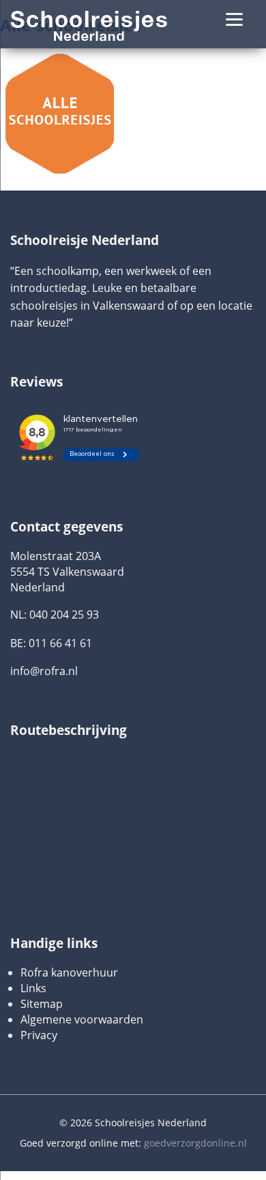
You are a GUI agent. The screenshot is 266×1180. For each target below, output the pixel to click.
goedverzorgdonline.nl (195, 1142)
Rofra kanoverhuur (69, 972)
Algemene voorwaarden (81, 1019)
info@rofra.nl (44, 670)
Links (33, 988)
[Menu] (234, 18)
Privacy (38, 1035)
